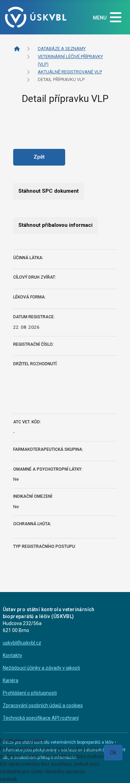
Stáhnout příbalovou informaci (55, 225)
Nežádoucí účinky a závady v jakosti (41, 668)
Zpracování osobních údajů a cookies (43, 705)
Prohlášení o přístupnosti (30, 693)
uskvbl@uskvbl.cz (22, 643)
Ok (113, 752)
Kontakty (12, 655)
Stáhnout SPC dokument (48, 191)
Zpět (39, 157)
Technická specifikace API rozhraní (41, 718)
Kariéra (10, 680)
